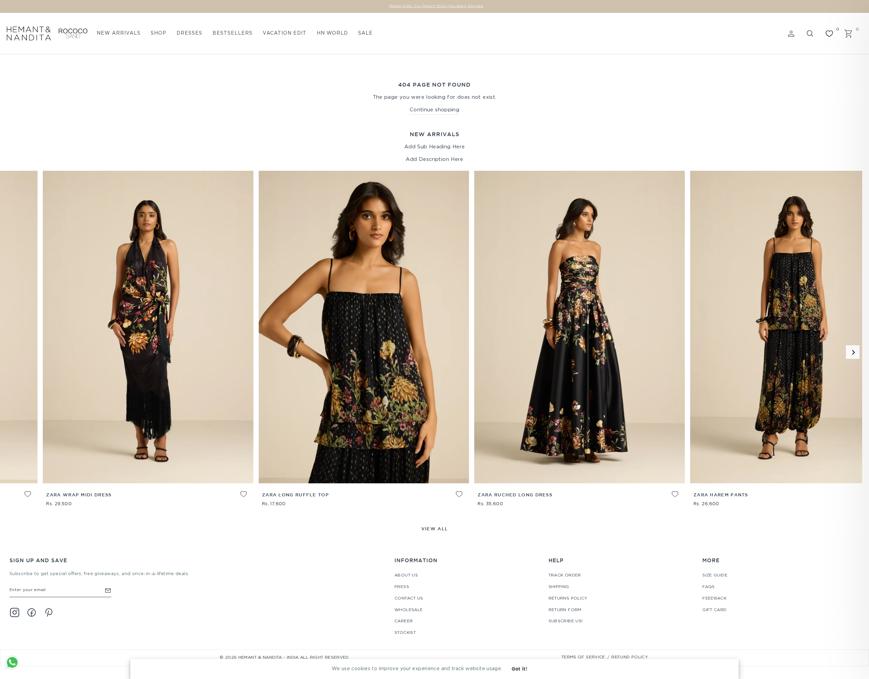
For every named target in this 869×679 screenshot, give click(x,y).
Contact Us (408, 598)
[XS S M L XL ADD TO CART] (135, 327)
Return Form (565, 610)
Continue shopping (434, 110)
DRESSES (189, 33)
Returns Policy (568, 598)
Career (403, 621)
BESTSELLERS (232, 33)
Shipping (559, 587)
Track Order (565, 575)
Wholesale (408, 610)
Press (401, 587)
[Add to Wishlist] (9, 499)
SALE (365, 33)
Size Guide (714, 575)
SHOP (158, 33)
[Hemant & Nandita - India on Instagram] (15, 612)
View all (434, 528)
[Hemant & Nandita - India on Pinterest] (48, 612)
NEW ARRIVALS (119, 33)
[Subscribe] (108, 590)
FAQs (708, 587)
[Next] (852, 352)
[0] (829, 33)
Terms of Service (583, 657)
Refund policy (629, 657)
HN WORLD (332, 33)
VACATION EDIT (285, 33)
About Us (406, 575)
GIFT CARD (714, 610)
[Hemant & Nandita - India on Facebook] (31, 612)
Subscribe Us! (566, 621)
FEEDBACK (714, 598)
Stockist (405, 633)
